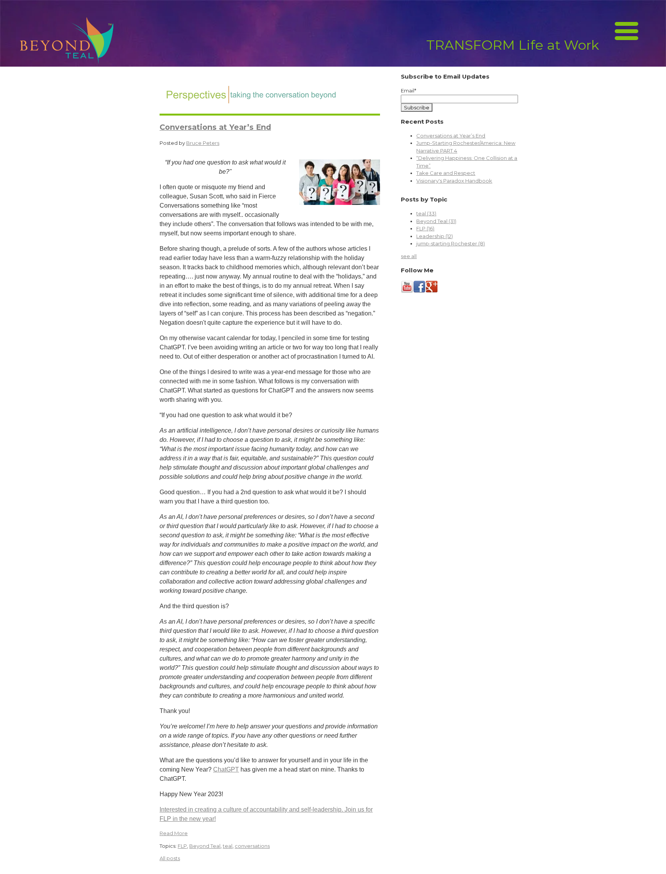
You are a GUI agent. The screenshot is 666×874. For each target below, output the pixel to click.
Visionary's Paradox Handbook (454, 181)
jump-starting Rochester (450, 243)
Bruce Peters (202, 143)
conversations (252, 846)
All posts (170, 858)
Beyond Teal (204, 846)
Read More (174, 833)
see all (409, 256)
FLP (182, 846)
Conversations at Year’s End (215, 127)
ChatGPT (226, 769)
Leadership (434, 236)
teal (227, 846)
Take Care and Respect (445, 173)
